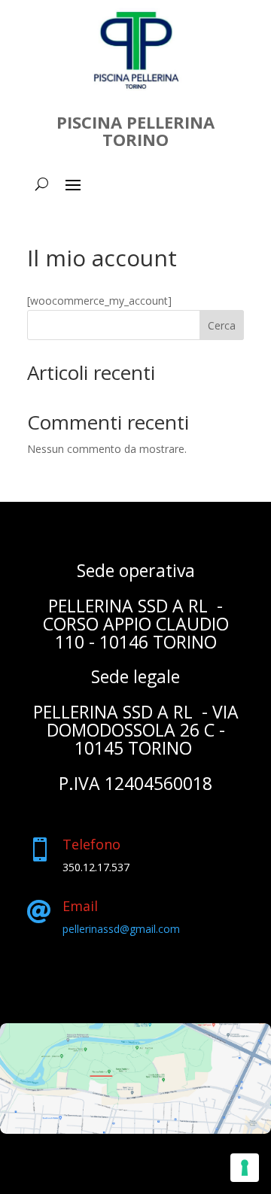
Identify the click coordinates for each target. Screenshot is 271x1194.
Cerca (222, 325)
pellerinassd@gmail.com (121, 929)
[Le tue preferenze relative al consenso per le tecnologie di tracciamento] (244, 1167)
